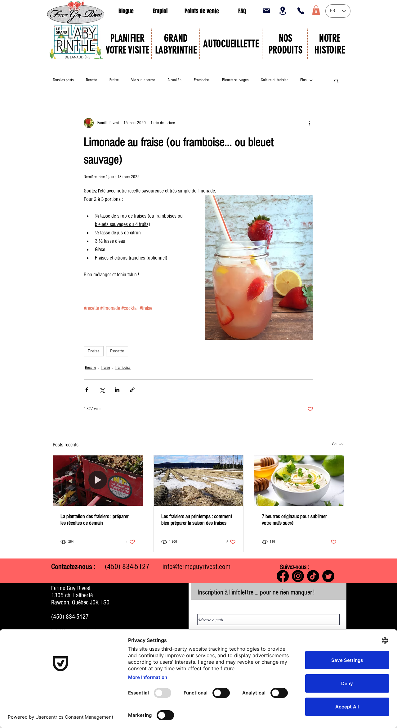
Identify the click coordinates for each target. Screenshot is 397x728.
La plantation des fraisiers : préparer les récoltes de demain (94, 519)
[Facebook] (283, 576)
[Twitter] (328, 576)
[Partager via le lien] (132, 390)
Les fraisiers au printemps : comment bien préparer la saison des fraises (196, 519)
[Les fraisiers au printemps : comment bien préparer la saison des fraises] (198, 480)
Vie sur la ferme (143, 80)
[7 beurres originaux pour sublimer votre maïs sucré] (299, 480)
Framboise (202, 80)
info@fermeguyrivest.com (196, 566)
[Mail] (266, 11)
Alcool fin (174, 80)
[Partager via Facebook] (87, 390)
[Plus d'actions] (309, 123)
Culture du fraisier (274, 80)
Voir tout (338, 443)
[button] (316, 10)
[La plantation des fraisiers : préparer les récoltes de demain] (98, 480)
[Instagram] (298, 576)
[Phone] (301, 11)
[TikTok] (313, 576)
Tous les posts (63, 80)
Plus (303, 80)
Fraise (114, 80)
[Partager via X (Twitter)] (102, 390)
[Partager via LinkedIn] (117, 390)
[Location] (283, 11)
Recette (91, 80)
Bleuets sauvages (235, 80)
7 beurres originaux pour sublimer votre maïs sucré (294, 519)
